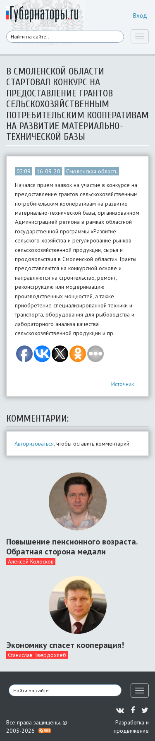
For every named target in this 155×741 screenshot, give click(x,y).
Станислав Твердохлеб (37, 655)
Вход (140, 15)
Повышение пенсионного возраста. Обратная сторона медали (72, 546)
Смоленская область (91, 171)
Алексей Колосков (31, 561)
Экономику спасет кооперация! (65, 645)
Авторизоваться (34, 443)
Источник (122, 384)
